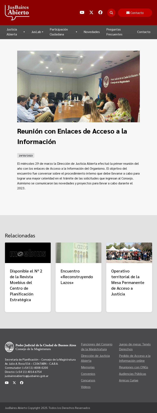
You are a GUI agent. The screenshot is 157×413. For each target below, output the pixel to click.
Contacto (143, 32)
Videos (86, 387)
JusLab (36, 32)
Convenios (88, 373)
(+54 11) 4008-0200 (35, 367)
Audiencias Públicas (132, 373)
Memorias (88, 367)
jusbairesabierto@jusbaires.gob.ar (26, 376)
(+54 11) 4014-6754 (28, 371)
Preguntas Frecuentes (114, 31)
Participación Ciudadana (59, 31)
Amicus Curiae (128, 380)
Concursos (88, 380)
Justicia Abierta (12, 31)
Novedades (92, 32)
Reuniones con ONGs (133, 367)
